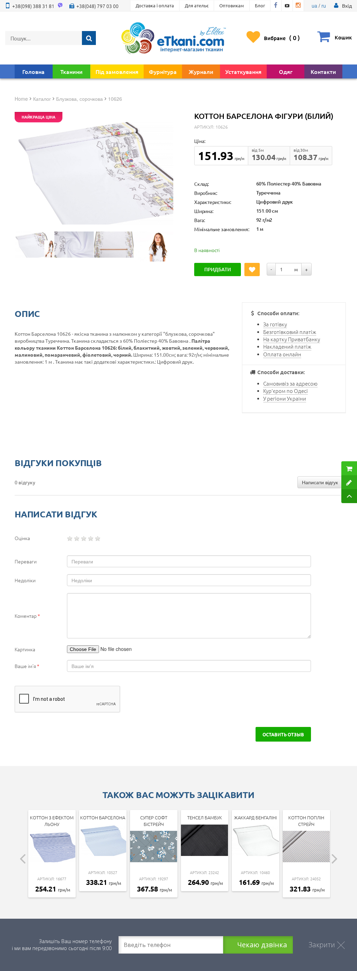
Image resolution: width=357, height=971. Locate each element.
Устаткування (243, 71)
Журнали (201, 71)
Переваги (26, 561)
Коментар (27, 615)
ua (314, 5)
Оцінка (22, 537)
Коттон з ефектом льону (52, 820)
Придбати (217, 269)
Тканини (71, 71)
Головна (33, 71)
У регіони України (284, 398)
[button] (347, 5)
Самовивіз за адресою (290, 383)
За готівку (275, 324)
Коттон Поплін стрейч (306, 820)
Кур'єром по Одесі (285, 390)
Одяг (286, 71)
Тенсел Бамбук (204, 817)
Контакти (323, 71)
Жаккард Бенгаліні (255, 817)
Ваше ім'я (27, 665)
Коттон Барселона (102, 817)
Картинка (25, 649)
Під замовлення (117, 71)
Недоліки (25, 580)
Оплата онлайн (282, 354)
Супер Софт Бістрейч (153, 820)
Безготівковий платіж (289, 331)
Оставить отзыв (283, 734)
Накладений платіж (287, 346)
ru (323, 5)
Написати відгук (320, 482)
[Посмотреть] (34, 245)
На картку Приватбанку (291, 339)
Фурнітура (163, 71)
